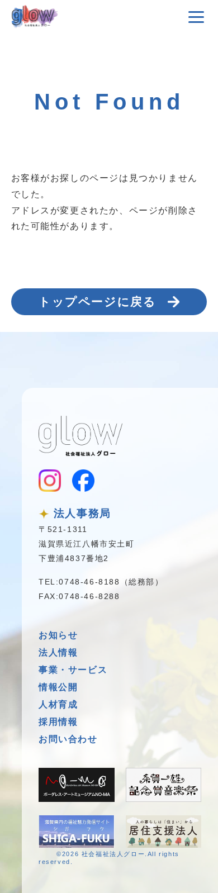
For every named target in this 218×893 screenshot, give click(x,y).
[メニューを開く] (196, 17)
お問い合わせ (68, 739)
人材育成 (58, 704)
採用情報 (58, 721)
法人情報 (58, 652)
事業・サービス (73, 669)
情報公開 (58, 687)
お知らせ (58, 635)
